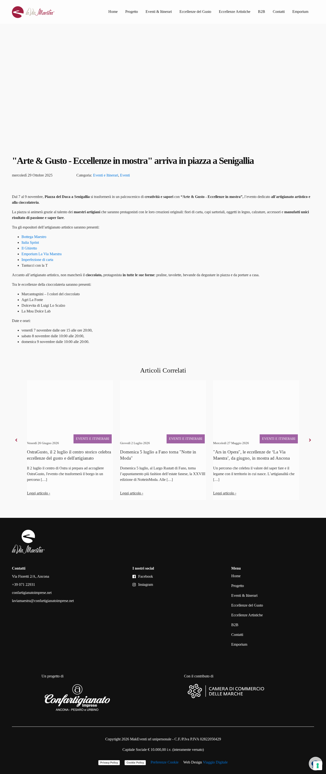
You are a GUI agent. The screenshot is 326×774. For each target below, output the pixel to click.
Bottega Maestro (33, 237)
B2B (261, 12)
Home (113, 12)
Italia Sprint (30, 242)
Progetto (131, 12)
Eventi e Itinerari (105, 175)
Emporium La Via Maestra (41, 254)
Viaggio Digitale (215, 762)
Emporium (300, 12)
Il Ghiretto (29, 248)
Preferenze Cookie (165, 762)
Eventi (125, 175)
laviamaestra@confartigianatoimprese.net (43, 601)
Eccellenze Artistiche (234, 12)
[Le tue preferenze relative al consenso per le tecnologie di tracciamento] (317, 765)
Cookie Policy (135, 762)
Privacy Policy (109, 762)
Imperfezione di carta (37, 260)
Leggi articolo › (38, 493)
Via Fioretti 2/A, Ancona (30, 576)
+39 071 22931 (23, 584)
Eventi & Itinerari (159, 12)
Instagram (145, 584)
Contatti (279, 12)
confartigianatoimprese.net (32, 593)
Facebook (145, 576)
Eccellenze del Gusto (195, 12)
